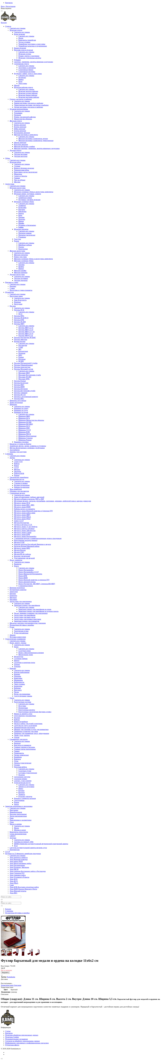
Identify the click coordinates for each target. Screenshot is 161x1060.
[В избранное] (2, 975)
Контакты (9, 3)
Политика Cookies (12, 1037)
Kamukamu (11, 977)
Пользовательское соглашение (16, 1039)
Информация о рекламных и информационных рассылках (27, 1043)
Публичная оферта (12, 1045)
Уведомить (5, 972)
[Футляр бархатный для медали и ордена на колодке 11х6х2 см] (4, 955)
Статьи (8, 1031)
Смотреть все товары (17, 28)
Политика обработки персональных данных (21, 1035)
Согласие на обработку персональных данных (22, 1041)
